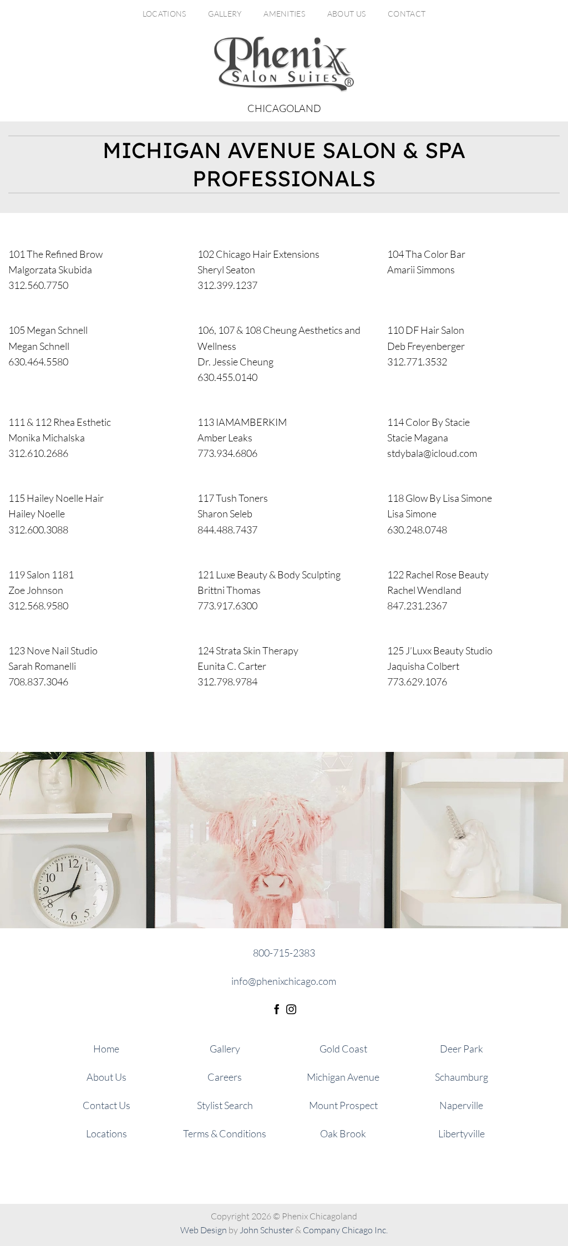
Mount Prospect (343, 1105)
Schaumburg (461, 1077)
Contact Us (106, 1105)
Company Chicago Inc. (345, 1229)
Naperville (461, 1105)
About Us (346, 13)
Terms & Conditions (224, 1133)
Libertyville (461, 1133)
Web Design (203, 1229)
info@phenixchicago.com (283, 981)
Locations (164, 13)
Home (106, 1048)
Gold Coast (343, 1048)
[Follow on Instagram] (291, 1010)
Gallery (224, 13)
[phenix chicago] (284, 64)
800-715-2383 (284, 953)
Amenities (284, 13)
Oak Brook (343, 1133)
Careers (224, 1077)
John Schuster (266, 1229)
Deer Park (461, 1048)
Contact (406, 13)
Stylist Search (225, 1105)
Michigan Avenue (343, 1077)
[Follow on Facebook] (277, 1010)
